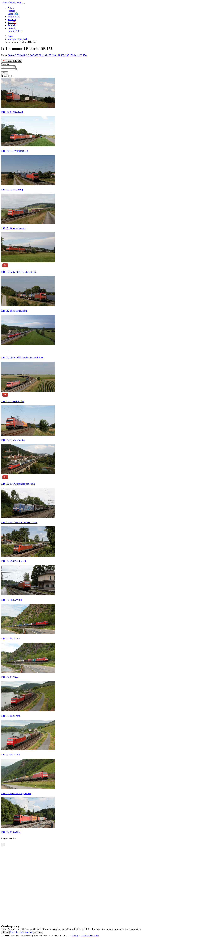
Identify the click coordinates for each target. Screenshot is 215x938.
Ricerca (11, 10)
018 (14, 55)
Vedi (4, 73)
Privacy (75, 935)
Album (11, 8)
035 (19, 55)
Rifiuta (5, 932)
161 (76, 55)
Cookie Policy (15, 31)
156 (71, 55)
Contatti (11, 28)
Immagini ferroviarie (18, 39)
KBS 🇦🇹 (12, 22)
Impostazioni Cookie (90, 935)
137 (67, 55)
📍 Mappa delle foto (12, 61)
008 (10, 55)
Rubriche (12, 25)
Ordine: (5, 64)
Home (11, 36)
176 (85, 55)
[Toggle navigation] (23, 3)
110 (54, 55)
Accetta (38, 932)
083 (41, 55)
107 (49, 55)
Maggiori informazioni (21, 932)
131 (58, 55)
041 (23, 55)
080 (36, 55)
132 (63, 55)
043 (27, 55)
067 (32, 55)
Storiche (12, 19)
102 (45, 55)
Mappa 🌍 (13, 13)
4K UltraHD (14, 16)
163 (80, 55)
